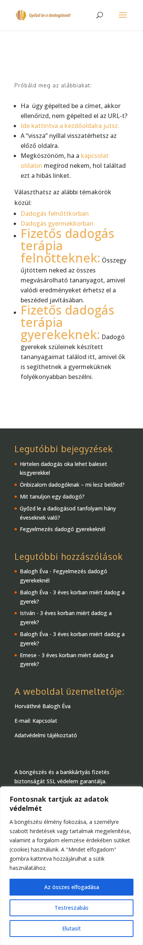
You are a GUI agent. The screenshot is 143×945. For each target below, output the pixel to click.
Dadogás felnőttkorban (55, 213)
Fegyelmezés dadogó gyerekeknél (62, 529)
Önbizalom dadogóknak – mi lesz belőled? (72, 484)
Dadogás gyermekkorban (57, 223)
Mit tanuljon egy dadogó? (52, 496)
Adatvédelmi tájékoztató (45, 735)
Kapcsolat (44, 720)
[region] (71, 865)
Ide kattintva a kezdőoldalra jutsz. (71, 125)
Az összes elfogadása (71, 887)
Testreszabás (71, 907)
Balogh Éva (34, 571)
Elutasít (71, 928)
